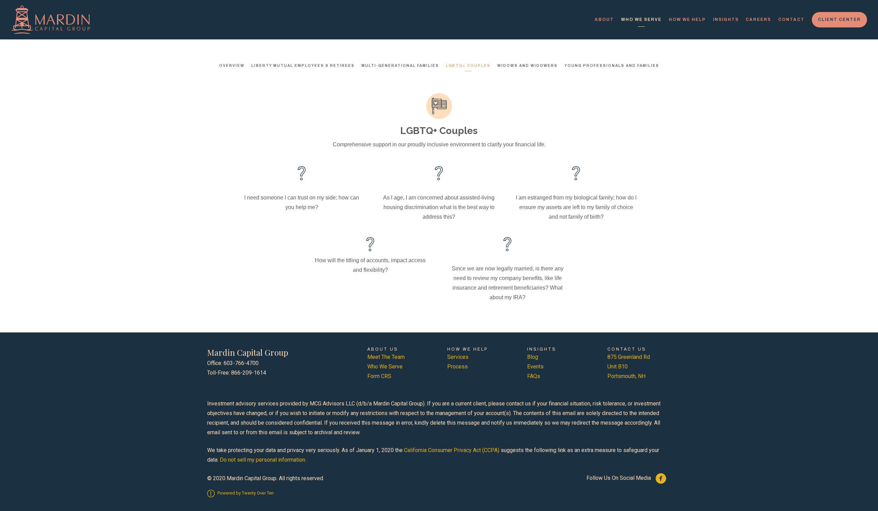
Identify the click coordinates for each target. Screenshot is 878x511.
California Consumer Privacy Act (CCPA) (451, 450)
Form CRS (379, 376)
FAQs (533, 376)
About (604, 19)
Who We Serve (641, 19)
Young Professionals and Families (612, 66)
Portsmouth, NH (626, 376)
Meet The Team (386, 357)
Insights (726, 19)
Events (535, 366)
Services (457, 357)
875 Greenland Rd (628, 357)
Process (457, 366)
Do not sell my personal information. (263, 460)
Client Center (839, 19)
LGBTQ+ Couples (468, 66)
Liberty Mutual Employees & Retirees (303, 66)
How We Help (687, 19)
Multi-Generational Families (400, 66)
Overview (232, 66)
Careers (758, 19)
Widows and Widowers (527, 66)
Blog (532, 357)
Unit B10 (617, 366)
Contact (791, 19)
